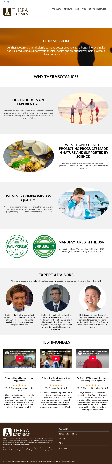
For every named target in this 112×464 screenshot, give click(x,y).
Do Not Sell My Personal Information (49, 461)
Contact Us (63, 429)
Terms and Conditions (68, 434)
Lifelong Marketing (69, 461)
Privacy (62, 438)
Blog (61, 443)
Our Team (63, 448)
